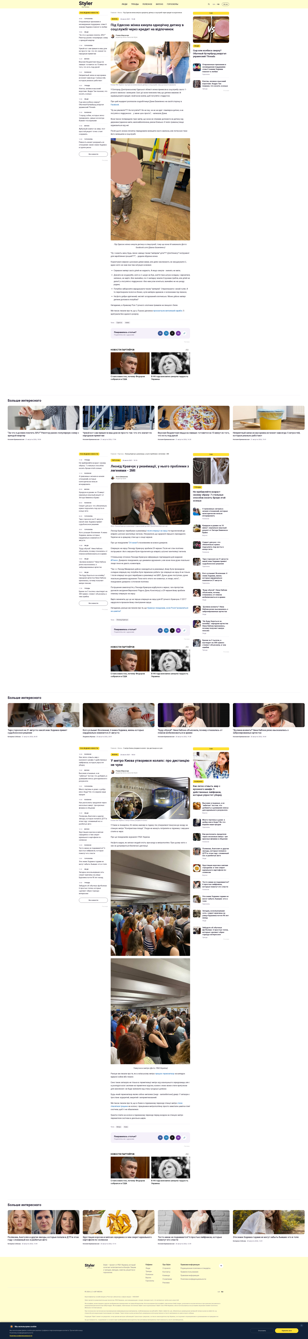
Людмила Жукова (89, 737)
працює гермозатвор (164, 1073)
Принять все (287, 1331)
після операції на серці (157, 531)
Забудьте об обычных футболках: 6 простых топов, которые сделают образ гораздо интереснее (93, 890)
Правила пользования (189, 1272)
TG (166, 333)
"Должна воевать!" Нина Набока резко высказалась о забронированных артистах (92, 564)
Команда (166, 1275)
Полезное (147, 4)
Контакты (166, 1272)
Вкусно (159, 4)
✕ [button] (301, 1325)
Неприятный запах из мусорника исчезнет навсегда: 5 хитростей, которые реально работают (92, 78)
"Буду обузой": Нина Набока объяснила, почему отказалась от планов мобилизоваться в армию (93, 551)
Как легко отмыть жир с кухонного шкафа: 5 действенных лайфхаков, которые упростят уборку (93, 761)
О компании (167, 1279)
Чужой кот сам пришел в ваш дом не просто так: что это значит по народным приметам (93, 51)
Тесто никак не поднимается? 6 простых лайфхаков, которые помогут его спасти (92, 851)
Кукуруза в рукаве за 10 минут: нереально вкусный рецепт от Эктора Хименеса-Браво (92, 495)
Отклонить (262, 1331)
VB (178, 333)
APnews (114, 560)
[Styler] (86, 4)
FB (160, 333)
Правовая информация (190, 1275)
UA (214, 4)
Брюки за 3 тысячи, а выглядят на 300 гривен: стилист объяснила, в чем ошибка (93, 594)
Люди (124, 4)
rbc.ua (225, 4)
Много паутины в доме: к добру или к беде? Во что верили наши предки (92, 792)
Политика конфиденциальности (193, 1279)
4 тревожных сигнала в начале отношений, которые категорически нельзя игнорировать (91, 480)
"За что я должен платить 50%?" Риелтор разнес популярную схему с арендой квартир (93, 37)
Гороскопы (172, 4)
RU (218, 4)
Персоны (121, 454)
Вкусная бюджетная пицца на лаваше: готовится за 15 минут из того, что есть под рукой (93, 64)
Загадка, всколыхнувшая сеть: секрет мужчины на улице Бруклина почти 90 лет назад (91, 875)
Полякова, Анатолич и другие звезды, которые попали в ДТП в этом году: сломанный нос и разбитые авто (93, 820)
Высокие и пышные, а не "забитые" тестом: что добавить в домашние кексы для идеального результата (93, 777)
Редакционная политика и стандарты (195, 1268)
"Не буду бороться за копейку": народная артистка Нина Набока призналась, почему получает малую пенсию (92, 579)
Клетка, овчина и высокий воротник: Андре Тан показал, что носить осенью (93, 91)
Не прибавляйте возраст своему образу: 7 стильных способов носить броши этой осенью (92, 465)
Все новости (93, 154)
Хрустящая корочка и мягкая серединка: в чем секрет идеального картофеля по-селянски (91, 836)
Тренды (135, 4)
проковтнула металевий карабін (167, 311)
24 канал (133, 543)
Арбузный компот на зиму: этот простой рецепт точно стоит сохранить (92, 131)
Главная (113, 12)
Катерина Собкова (14, 737)
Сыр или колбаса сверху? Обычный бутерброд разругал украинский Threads (91, 104)
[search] (208, 4)
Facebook (115, 105)
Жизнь (120, 12)
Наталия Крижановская (16, 439)
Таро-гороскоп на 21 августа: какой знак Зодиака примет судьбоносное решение (91, 522)
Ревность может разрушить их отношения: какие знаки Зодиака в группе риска (93, 145)
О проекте (166, 1268)
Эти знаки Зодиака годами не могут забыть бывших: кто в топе (93, 862)
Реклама (166, 1283)
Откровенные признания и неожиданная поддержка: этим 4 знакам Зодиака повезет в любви (93, 24)
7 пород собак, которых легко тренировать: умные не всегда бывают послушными (91, 118)
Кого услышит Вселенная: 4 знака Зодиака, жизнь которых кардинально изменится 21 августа (93, 536)
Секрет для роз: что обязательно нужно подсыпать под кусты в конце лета (93, 508)
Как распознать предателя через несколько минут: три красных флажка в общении (93, 805)
